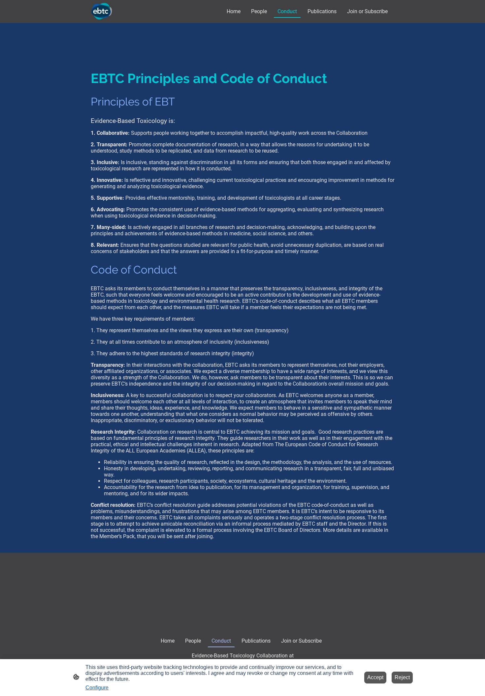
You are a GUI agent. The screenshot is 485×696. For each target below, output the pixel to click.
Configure (97, 687)
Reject (402, 677)
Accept (375, 677)
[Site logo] (102, 11)
